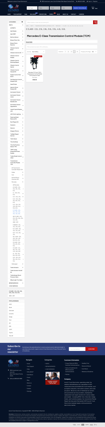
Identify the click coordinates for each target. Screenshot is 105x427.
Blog (58, 14)
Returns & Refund (86, 366)
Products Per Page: (86, 51)
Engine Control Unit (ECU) (15, 75)
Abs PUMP (13, 34)
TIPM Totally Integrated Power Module (15, 151)
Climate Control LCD (15, 52)
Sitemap (29, 391)
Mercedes (14, 182)
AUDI (10, 304)
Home (9, 14)
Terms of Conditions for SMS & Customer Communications (71, 369)
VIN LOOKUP (33, 14)
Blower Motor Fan (15, 40)
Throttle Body (14, 142)
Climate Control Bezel (14, 48)
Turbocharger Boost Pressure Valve (15, 276)
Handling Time (85, 363)
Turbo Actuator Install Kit (16, 271)
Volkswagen (15, 264)
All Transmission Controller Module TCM (17, 168)
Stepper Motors (14, 131)
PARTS (11, 25)
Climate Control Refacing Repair (14, 61)
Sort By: (29, 51)
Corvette (11, 313)
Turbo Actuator (14, 267)
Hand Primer (13, 84)
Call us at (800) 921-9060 (16, 378)
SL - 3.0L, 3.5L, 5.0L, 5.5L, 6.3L (16, 254)
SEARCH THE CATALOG (80, 8)
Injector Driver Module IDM (14, 88)
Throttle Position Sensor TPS (15, 145)
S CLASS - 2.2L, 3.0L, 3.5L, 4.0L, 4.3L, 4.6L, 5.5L (17, 249)
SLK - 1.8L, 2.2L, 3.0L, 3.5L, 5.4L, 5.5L (17, 259)
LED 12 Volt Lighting (15, 114)
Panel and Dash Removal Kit (14, 118)
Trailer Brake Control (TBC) (16, 157)
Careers (81, 14)
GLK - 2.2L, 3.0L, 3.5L (17, 233)
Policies (67, 374)
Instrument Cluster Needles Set (15, 100)
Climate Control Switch (14, 66)
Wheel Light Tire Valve (16, 280)
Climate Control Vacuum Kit (14, 70)
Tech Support (17, 14)
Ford (13, 175)
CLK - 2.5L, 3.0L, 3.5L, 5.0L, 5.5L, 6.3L (17, 200)
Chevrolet (11, 310)
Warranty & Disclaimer (87, 371)
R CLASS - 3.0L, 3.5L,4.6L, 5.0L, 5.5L (17, 244)
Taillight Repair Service (14, 135)
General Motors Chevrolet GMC (15, 178)
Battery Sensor (14, 37)
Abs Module (13, 31)
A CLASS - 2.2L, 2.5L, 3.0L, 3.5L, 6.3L (17, 188)
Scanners (12, 125)
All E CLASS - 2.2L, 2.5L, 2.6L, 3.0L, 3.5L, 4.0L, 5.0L (18, 218)
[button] (52, 378)
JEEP (10, 329)
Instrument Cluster (15, 92)
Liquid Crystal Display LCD (16, 110)
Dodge (13, 172)
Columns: (61, 51)
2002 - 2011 (15, 222)
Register (95, 1)
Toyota (11, 332)
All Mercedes (16, 185)
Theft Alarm (13, 139)
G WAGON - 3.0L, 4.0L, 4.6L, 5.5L (17, 225)
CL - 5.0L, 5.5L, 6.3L (16, 193)
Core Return (43, 14)
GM (10, 323)
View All (11, 335)
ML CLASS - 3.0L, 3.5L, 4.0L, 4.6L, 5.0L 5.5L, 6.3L (17, 238)
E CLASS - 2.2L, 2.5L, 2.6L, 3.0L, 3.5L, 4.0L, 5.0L (17, 211)
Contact (73, 14)
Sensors (12, 128)
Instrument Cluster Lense (15, 96)
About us (65, 14)
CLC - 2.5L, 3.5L (17, 196)
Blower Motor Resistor (14, 44)
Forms (51, 14)
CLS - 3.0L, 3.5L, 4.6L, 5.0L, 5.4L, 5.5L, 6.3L (17, 206)
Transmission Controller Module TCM (15, 162)
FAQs (25, 14)
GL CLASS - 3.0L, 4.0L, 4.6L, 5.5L (17, 229)
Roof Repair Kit (14, 122)
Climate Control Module (14, 56)
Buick (10, 307)
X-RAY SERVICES (13, 286)
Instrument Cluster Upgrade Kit (15, 105)
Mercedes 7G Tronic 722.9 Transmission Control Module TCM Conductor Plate (34, 74)
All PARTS (13, 28)
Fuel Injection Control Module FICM (16, 80)
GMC (10, 326)
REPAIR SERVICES (13, 283)
